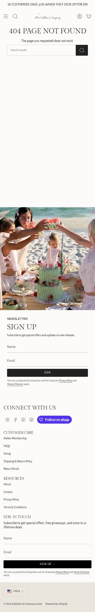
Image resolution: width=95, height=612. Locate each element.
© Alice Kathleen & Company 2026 (23, 603)
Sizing (7, 453)
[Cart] (88, 16)
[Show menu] (5, 16)
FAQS (7, 446)
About (7, 484)
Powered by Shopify (57, 603)
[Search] (82, 50)
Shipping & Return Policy (18, 461)
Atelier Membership (15, 438)
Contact (8, 492)
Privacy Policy (65, 380)
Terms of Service (15, 384)
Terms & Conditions (15, 507)
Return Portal (11, 468)
